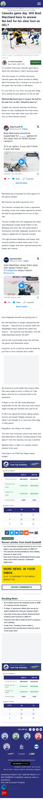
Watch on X (32, 155)
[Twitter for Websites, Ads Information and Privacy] (38, 174)
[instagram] (33, 729)
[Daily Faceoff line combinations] (31, 533)
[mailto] (21, 533)
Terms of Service (19, 769)
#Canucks (9, 273)
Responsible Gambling (33, 769)
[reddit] (26, 533)
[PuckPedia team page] (36, 533)
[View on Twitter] (38, 128)
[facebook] (7, 533)
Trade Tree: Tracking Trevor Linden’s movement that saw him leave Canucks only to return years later (22, 628)
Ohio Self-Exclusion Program (13, 782)
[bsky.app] (16, 533)
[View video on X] (21, 161)
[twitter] (12, 533)
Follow (25, 129)
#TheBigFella (10, 270)
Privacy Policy (8, 769)
